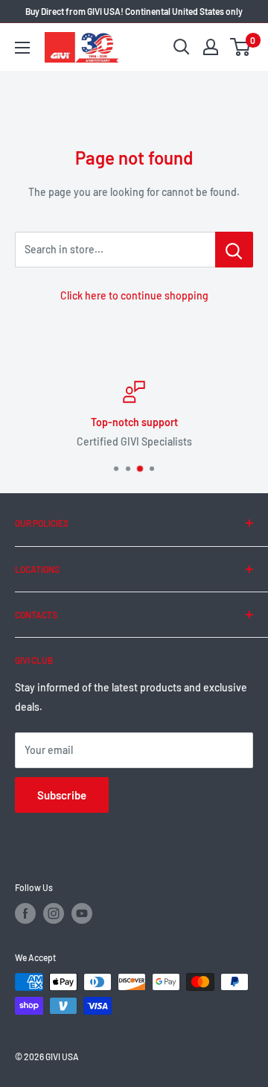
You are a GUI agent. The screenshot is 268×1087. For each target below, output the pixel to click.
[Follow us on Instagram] (53, 913)
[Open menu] (22, 48)
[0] (241, 47)
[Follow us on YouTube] (81, 913)
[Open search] (181, 47)
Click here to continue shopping (134, 295)
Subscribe (61, 795)
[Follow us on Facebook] (25, 913)
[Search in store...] (234, 249)
